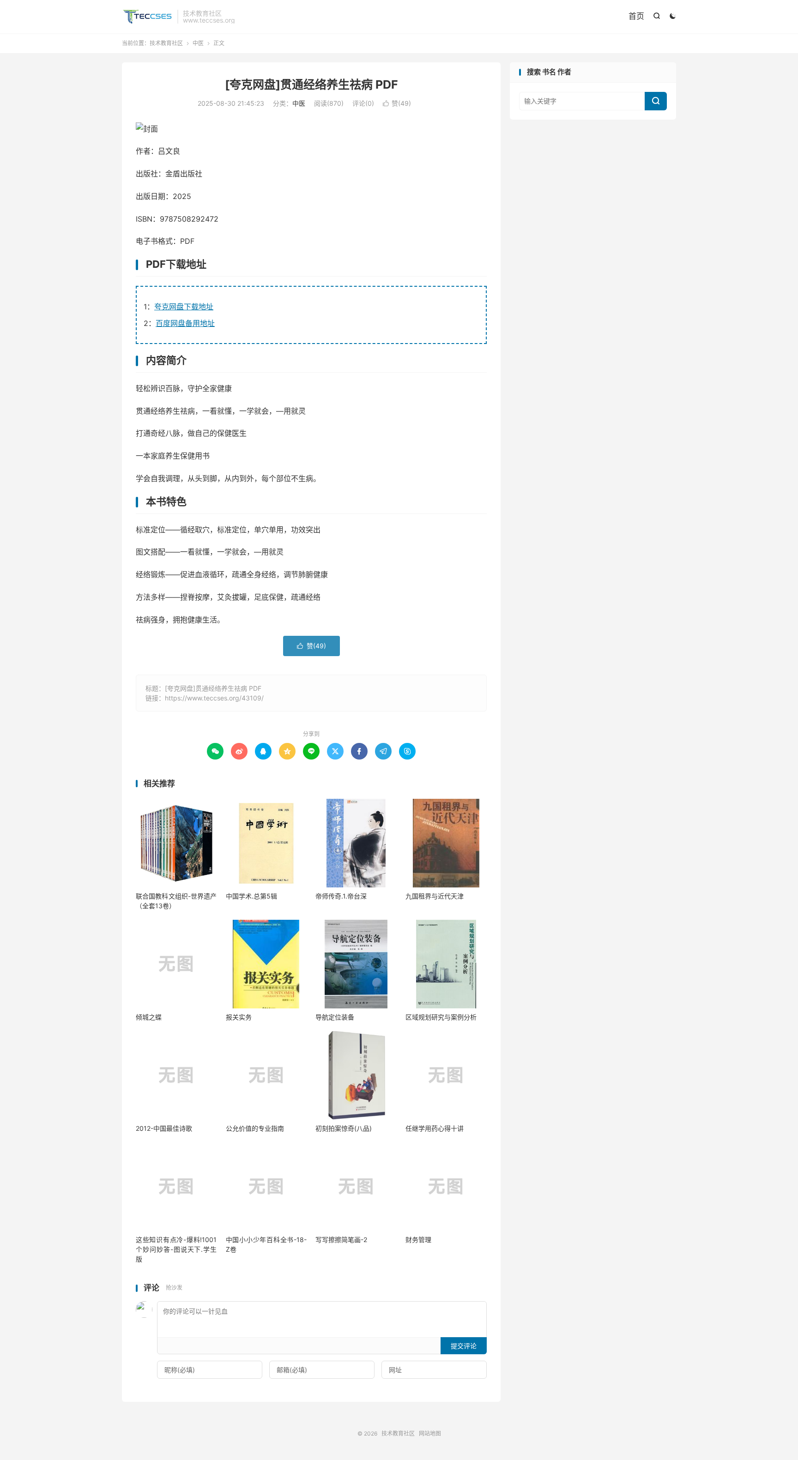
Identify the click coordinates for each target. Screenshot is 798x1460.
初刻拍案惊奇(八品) (343, 1128)
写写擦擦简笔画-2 (341, 1239)
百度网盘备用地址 (185, 323)
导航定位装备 (334, 1017)
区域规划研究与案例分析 (441, 1017)
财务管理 (418, 1239)
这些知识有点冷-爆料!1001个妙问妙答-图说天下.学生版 (176, 1249)
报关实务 (239, 1017)
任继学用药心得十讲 (434, 1128)
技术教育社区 (147, 16)
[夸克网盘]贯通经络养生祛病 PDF (311, 84)
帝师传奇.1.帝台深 (341, 896)
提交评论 (464, 1346)
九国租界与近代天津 (434, 896)
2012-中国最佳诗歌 (164, 1128)
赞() (397, 103)
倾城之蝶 (149, 1017)
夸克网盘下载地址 (183, 306)
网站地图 (430, 1433)
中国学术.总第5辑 (251, 896)
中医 (198, 43)
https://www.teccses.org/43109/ (214, 698)
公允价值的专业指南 (255, 1128)
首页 (636, 16)
